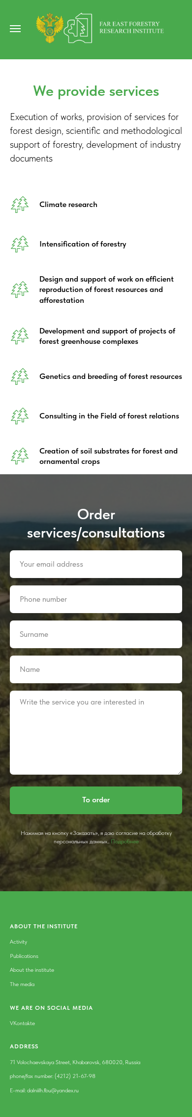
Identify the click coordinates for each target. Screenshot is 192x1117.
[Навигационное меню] (15, 28)
